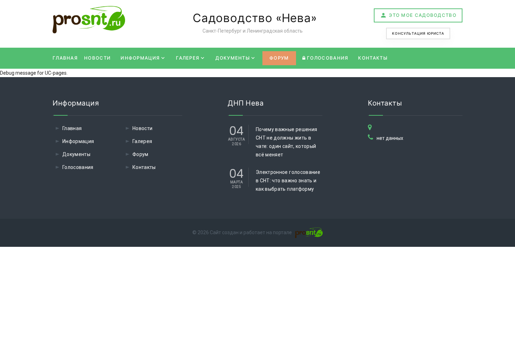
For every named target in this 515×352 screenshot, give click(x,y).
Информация (140, 58)
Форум (279, 58)
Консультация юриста (418, 33)
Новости (97, 58)
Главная (65, 58)
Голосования (327, 58)
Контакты (372, 58)
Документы (232, 58)
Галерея (187, 58)
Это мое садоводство (422, 15)
